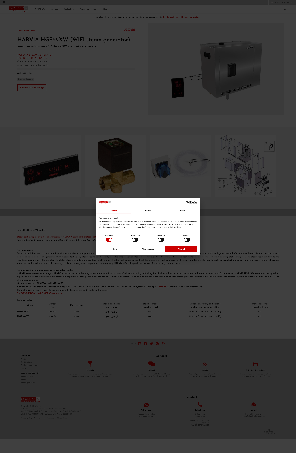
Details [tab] (148, 210)
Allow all (181, 249)
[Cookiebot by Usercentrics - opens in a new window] (187, 202)
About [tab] (182, 210)
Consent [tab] (113, 210)
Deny (115, 249)
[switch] (135, 240)
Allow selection (148, 249)
